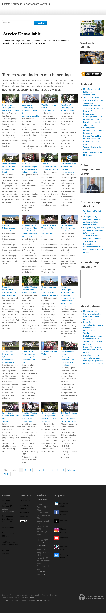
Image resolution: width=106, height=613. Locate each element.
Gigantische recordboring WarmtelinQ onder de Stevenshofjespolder (31, 110)
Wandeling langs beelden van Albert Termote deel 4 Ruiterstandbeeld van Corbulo (30, 230)
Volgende (71, 470)
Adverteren (24, 512)
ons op (65, 538)
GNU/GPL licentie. (43, 601)
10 (63, 470)
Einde (6, 474)
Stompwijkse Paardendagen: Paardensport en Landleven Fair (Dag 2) (29, 356)
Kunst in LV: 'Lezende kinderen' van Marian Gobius (49, 166)
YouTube (62, 541)
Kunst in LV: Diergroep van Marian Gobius (67, 107)
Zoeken (40, 23)
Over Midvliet (25, 500)
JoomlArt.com (29, 598)
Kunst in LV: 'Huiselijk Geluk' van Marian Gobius (10, 107)
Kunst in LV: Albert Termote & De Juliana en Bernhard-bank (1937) (49, 230)
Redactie (23, 521)
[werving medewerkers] (92, 57)
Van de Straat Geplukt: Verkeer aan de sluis (68, 228)
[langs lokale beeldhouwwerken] (92, 28)
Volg (61, 538)
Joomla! (5, 601)
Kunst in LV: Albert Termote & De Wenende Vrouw (30, 290)
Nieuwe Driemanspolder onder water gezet (10, 228)
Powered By (91, 597)
